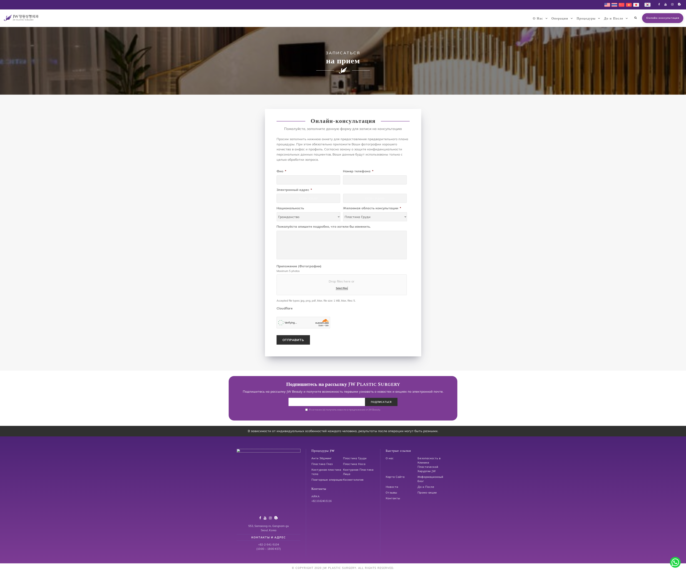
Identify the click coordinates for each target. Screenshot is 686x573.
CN (620, 4)
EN (606, 4)
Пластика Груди (355, 458)
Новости (392, 487)
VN (628, 4)
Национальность (290, 208)
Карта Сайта (395, 477)
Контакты (393, 498)
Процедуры (586, 18)
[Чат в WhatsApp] (675, 562)
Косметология (353, 479)
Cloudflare (285, 308)
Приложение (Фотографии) (299, 266)
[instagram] (672, 4)
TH (613, 4)
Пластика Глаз (322, 464)
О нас (390, 458)
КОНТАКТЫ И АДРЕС (268, 537)
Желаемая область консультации (372, 208)
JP (634, 4)
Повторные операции (327, 479)
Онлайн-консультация (662, 17)
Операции (559, 18)
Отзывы (391, 492)
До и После (613, 18)
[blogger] (679, 4)
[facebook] (659, 4)
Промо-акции (427, 492)
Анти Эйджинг (321, 458)
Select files (341, 288)
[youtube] (665, 4)
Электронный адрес (294, 190)
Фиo (281, 171)
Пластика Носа (354, 464)
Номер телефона (358, 171)
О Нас (538, 18)
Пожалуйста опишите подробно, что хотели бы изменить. (324, 226)
